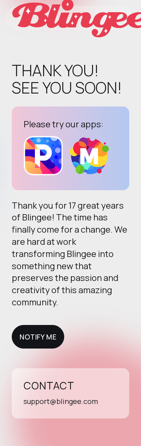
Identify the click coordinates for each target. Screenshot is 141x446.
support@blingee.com (61, 401)
